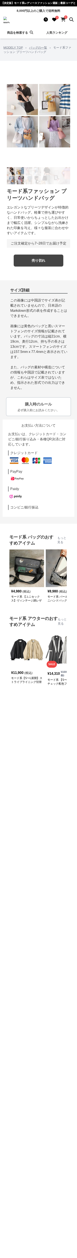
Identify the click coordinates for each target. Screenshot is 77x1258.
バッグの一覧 (38, 47)
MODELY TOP (13, 47)
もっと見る (61, 540)
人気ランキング (56, 32)
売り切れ (38, 260)
